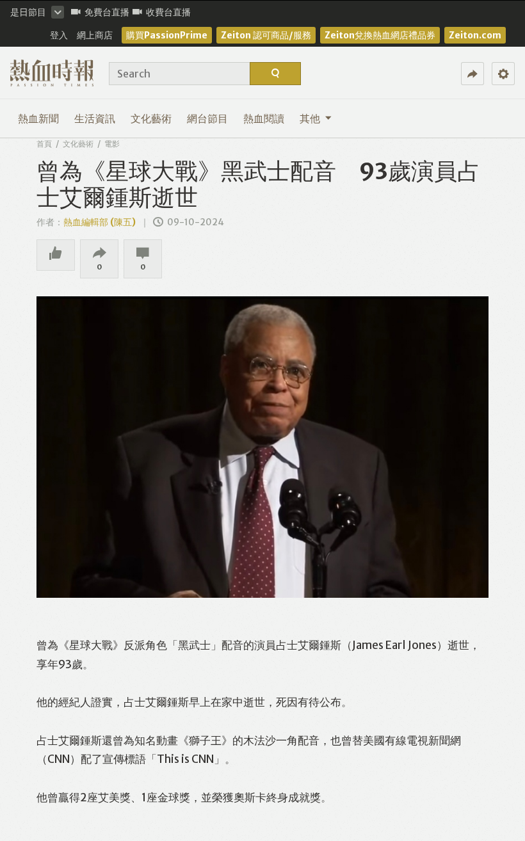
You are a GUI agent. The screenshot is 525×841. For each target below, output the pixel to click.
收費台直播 (168, 12)
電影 (112, 143)
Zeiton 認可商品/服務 (266, 35)
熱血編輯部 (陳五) (99, 222)
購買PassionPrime (166, 35)
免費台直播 (107, 12)
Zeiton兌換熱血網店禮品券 (380, 35)
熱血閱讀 (263, 118)
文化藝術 (151, 118)
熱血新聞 (38, 118)
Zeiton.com (475, 35)
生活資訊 (94, 118)
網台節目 (207, 118)
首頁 (44, 143)
